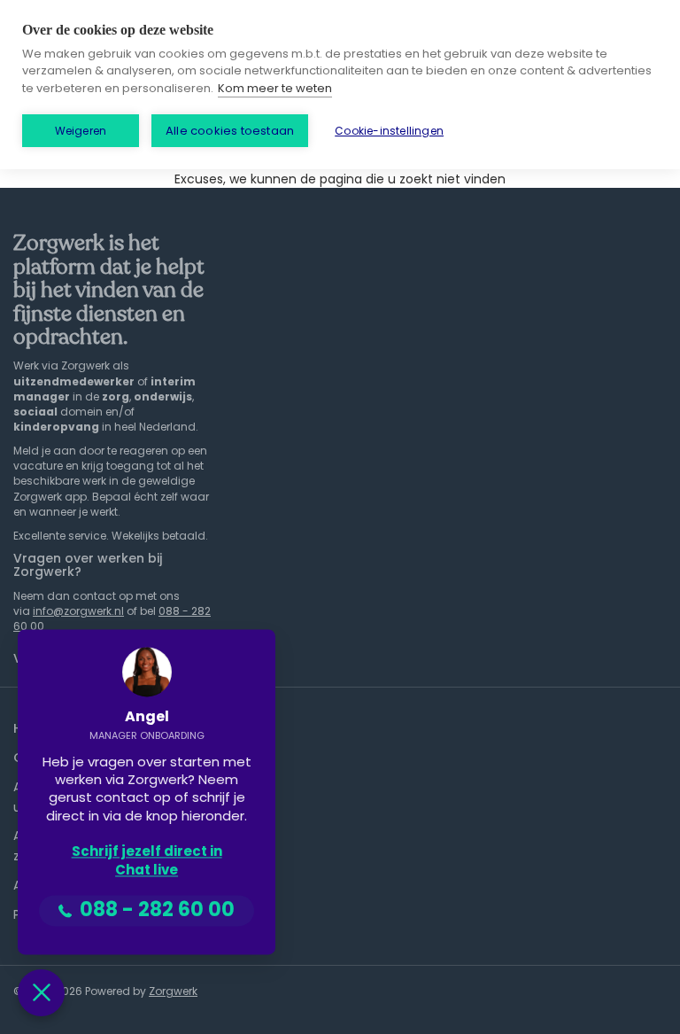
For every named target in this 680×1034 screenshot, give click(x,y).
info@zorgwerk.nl (78, 610)
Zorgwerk (173, 991)
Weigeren (81, 130)
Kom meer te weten (275, 88)
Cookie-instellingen (389, 130)
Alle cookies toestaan (230, 130)
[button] (41, 992)
